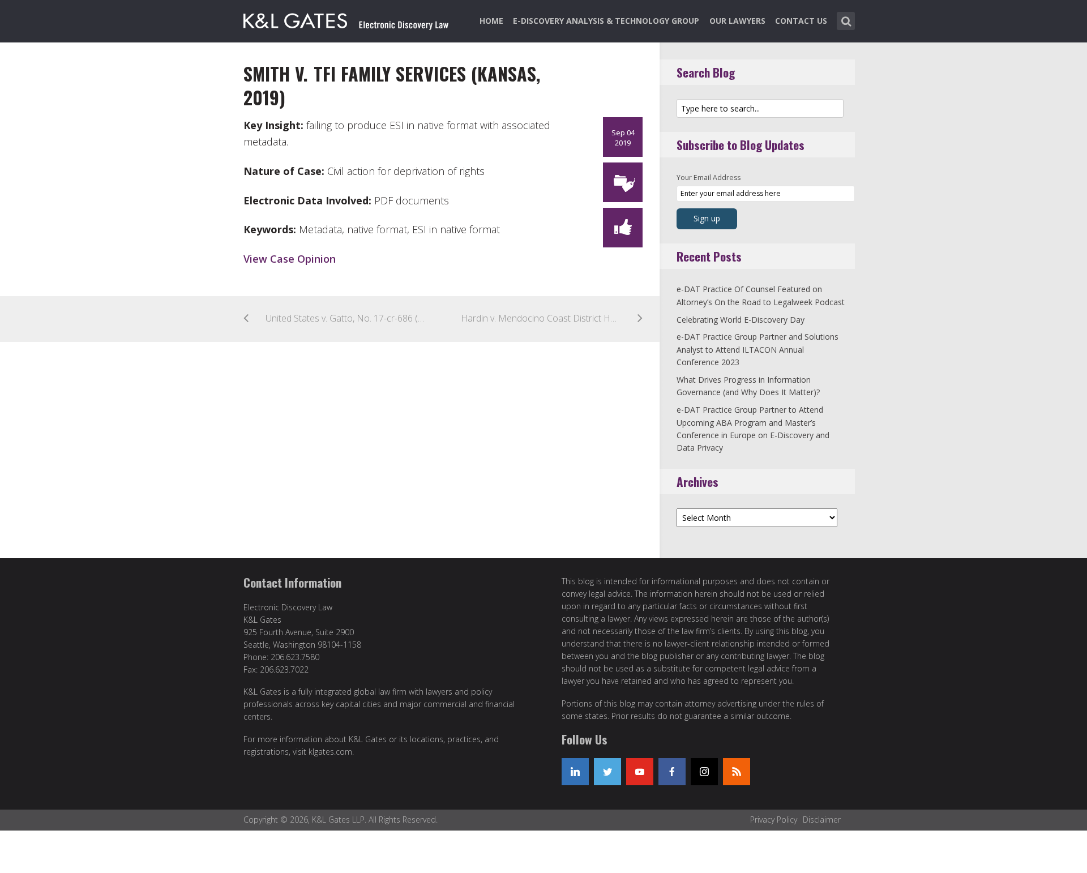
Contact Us (801, 20)
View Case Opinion (289, 259)
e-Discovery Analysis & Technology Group (606, 20)
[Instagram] (704, 771)
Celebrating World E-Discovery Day (740, 319)
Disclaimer (822, 819)
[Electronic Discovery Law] (347, 18)
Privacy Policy (773, 819)
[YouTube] (639, 771)
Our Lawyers (737, 20)
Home (491, 20)
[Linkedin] (575, 771)
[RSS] (736, 771)
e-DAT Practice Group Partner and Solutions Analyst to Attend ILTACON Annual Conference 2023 (757, 349)
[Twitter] (607, 771)
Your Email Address (709, 177)
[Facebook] (672, 771)
